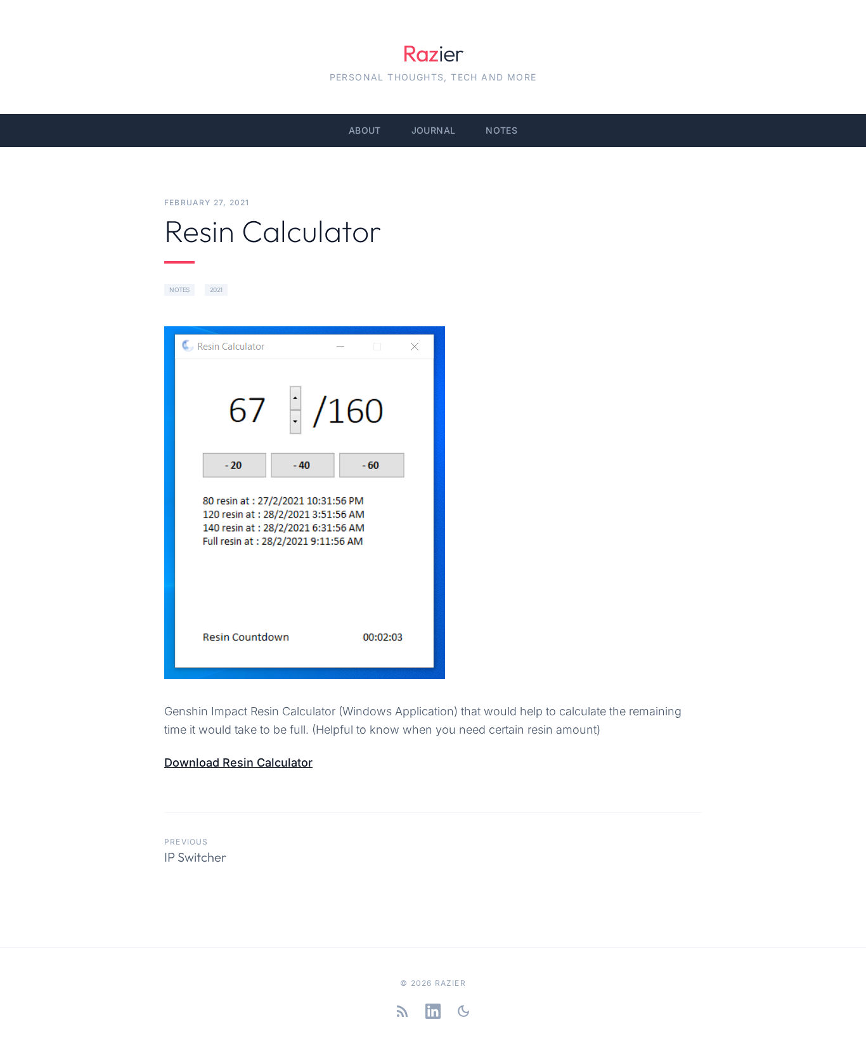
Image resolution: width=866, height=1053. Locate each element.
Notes (501, 130)
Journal (433, 130)
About (365, 130)
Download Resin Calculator (238, 762)
